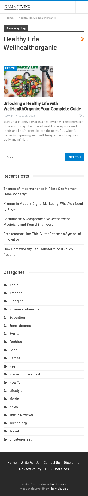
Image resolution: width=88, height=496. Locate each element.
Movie (14, 399)
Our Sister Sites (57, 469)
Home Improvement (24, 374)
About (13, 285)
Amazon (15, 293)
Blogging (16, 301)
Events (14, 333)
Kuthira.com (58, 484)
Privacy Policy (30, 469)
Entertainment (20, 326)
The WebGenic (59, 488)
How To (15, 382)
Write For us (30, 462)
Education (17, 317)
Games (14, 358)
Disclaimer (72, 462)
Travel (14, 431)
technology (18, 423)
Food (13, 350)
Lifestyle (15, 391)
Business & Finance (24, 309)
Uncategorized (20, 439)
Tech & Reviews (21, 415)
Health (10, 68)
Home (12, 462)
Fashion (15, 342)
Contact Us (51, 462)
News (13, 407)
